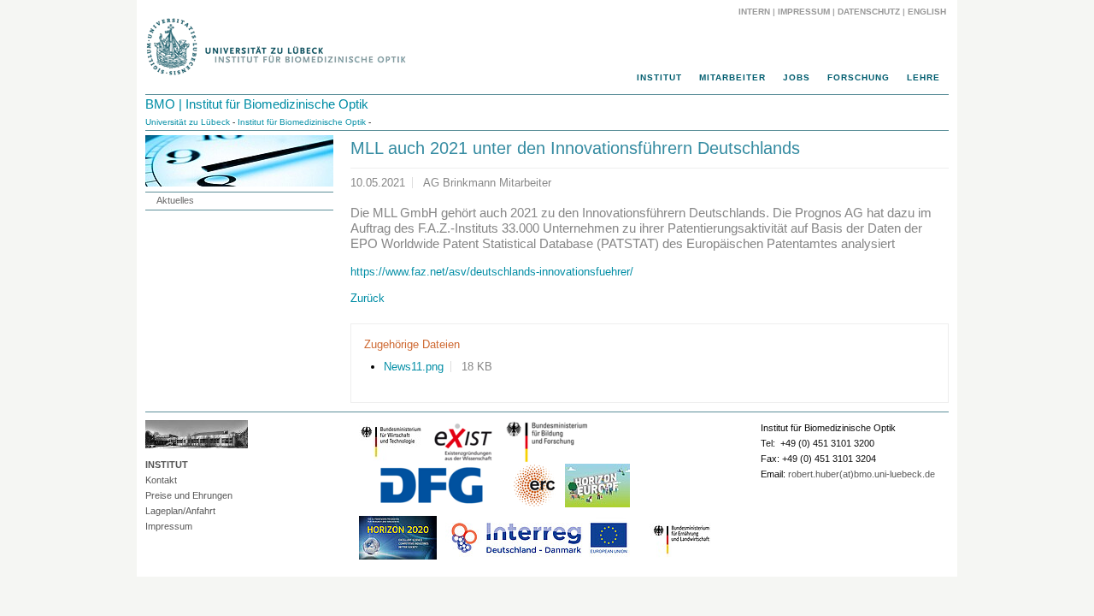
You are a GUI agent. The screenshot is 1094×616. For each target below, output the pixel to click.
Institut (659, 77)
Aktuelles (175, 200)
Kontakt (161, 480)
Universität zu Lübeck (187, 122)
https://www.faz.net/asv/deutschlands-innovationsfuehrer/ (491, 271)
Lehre (923, 77)
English (928, 11)
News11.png (414, 366)
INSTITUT (166, 464)
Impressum (804, 11)
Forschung (858, 77)
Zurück (367, 298)
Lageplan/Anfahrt (180, 511)
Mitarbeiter (732, 77)
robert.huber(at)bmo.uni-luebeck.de (861, 474)
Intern (754, 11)
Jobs (796, 77)
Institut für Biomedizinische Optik (302, 122)
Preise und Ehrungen (188, 495)
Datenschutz (869, 11)
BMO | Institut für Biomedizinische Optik (256, 104)
